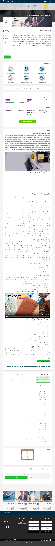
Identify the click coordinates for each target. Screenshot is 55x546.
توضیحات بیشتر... (16, 45)
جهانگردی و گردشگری (44, 15)
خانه (50, 15)
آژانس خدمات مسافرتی (44, 366)
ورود (25, 1)
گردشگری (49, 366)
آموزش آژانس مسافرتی (10, 366)
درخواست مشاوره (47, 531)
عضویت (19, 1)
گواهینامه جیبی (15, 102)
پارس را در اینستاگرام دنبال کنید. (9, 540)
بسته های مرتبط (11, 88)
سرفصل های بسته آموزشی (22, 88)
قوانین (11, 527)
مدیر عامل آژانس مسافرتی (32, 366)
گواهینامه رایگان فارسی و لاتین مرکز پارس (36, 100)
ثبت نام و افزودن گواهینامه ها (6, 57)
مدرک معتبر (21, 366)
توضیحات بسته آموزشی (34, 88)
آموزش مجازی (38, 366)
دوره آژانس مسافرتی (16, 366)
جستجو (6, 1)
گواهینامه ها (44, 88)
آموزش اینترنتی (26, 366)
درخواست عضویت (34, 531)
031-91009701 (48, 1)
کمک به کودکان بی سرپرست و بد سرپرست (36, 113)
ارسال (16, 477)
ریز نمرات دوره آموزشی (36, 110)
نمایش (28, 99)
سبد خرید (12, 1)
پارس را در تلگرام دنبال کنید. (45, 540)
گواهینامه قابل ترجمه (15, 110)
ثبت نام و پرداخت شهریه (28, 121)
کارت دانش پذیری (15, 100)
